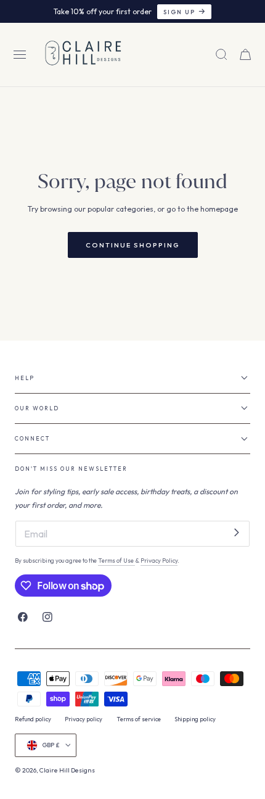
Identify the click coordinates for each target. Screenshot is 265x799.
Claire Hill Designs (67, 770)
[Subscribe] (236, 532)
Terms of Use (116, 561)
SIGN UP (179, 11)
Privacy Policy (159, 561)
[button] (19, 54)
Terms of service (138, 719)
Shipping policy (195, 719)
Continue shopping (133, 245)
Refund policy (33, 719)
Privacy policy (83, 719)
